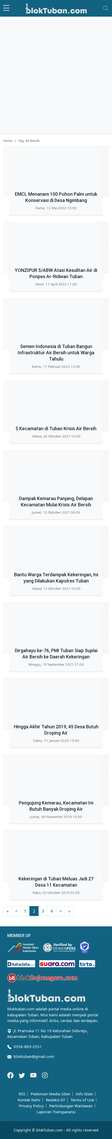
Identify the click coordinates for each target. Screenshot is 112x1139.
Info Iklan (84, 1094)
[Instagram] (45, 1074)
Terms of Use (82, 1100)
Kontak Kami (29, 1100)
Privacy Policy (31, 1106)
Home (7, 141)
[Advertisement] (56, 75)
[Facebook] (11, 1074)
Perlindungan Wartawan (71, 1106)
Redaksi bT (55, 1100)
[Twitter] (22, 1074)
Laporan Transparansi (56, 1112)
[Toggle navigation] (106, 8)
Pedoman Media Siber (50, 1094)
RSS (22, 1094)
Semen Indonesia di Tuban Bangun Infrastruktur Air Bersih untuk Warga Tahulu (56, 353)
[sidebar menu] (6, 8)
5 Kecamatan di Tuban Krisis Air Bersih (56, 428)
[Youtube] (34, 1074)
